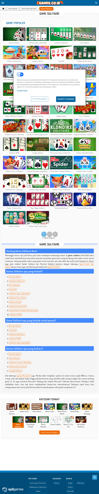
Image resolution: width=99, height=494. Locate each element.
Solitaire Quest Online (18, 306)
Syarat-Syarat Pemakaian (38, 483)
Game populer (13, 8)
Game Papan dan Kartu (29, 8)
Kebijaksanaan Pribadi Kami (37, 487)
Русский (70, 491)
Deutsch (70, 487)
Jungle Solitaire (16, 371)
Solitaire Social (15, 302)
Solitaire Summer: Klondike (20, 362)
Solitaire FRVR (15, 314)
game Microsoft (24, 375)
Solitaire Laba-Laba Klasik (19, 293)
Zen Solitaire (14, 285)
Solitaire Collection (17, 281)
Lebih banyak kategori (49, 432)
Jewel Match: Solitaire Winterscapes (24, 310)
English (70, 483)
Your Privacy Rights (39, 99)
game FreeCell (53, 267)
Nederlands (80, 483)
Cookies (38, 491)
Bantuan (56, 483)
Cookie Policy (22, 90)
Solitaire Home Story (18, 298)
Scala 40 (12, 289)
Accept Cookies (65, 99)
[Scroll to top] (94, 477)
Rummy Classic (15, 277)
